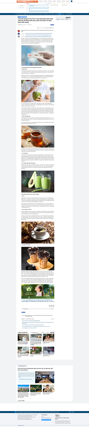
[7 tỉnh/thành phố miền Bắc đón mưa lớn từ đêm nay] (48, 350)
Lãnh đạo (66, 19)
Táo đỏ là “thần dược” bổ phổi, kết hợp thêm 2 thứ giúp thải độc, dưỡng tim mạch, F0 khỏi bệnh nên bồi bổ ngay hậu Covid (38, 323)
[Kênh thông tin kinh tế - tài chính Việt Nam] (27, 1)
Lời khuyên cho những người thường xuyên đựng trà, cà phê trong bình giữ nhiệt (23, 342)
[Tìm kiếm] (68, 17)
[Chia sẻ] (19, 34)
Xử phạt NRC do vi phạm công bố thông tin (26, 379)
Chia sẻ (52, 24)
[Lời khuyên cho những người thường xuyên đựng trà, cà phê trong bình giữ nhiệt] (23, 337)
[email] (19, 36)
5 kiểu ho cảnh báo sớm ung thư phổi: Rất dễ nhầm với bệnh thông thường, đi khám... (39, 33)
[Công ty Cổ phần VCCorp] (63, 415)
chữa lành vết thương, (46, 315)
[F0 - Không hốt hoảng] (22, 17)
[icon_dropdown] (71, 1)
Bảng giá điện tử (21, 5)
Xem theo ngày (34, 332)
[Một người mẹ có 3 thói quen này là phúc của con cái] (48, 337)
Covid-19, (51, 315)
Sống (30, 24)
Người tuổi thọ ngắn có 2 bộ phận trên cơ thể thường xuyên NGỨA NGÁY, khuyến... (38, 36)
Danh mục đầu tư (21, 7)
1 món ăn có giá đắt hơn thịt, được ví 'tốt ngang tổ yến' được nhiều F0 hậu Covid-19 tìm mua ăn (36, 326)
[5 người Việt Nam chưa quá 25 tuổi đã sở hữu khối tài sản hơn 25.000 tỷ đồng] (36, 388)
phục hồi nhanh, (27, 315)
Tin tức (62, 19)
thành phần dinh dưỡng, (38, 315)
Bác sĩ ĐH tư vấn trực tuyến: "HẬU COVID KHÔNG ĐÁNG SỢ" (31, 320)
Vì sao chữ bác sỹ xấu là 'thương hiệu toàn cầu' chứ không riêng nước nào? (23, 355)
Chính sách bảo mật (21, 425)
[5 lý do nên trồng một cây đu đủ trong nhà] (36, 350)
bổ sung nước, (33, 315)
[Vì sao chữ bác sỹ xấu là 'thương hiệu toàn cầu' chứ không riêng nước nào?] (23, 350)
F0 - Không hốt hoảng (29, 318)
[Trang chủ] (19, 31)
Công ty (58, 19)
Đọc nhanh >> (49, 3)
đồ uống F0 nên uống (28, 316)
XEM (52, 332)
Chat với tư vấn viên (46, 419)
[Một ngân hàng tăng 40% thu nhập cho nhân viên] (48, 388)
